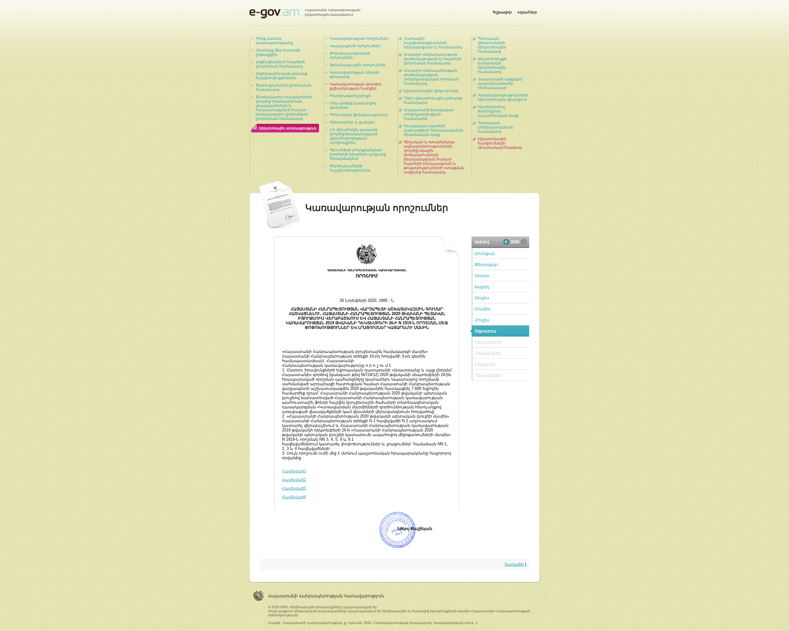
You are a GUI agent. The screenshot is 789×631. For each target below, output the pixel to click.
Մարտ (482, 275)
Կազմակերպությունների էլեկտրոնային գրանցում (503, 97)
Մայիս (482, 297)
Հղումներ (527, 11)
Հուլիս (482, 320)
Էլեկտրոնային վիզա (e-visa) (431, 91)
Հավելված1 (294, 471)
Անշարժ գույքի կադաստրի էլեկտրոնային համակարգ (492, 65)
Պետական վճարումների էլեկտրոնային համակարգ (492, 45)
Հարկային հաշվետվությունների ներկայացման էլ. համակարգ (433, 42)
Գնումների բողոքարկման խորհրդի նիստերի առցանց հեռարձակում (358, 154)
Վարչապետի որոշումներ (355, 46)
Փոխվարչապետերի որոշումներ (350, 55)
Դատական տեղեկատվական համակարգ (495, 127)
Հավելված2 (294, 479)
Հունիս (483, 308)
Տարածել (514, 564)
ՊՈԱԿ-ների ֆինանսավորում (358, 115)
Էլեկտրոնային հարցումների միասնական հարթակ (500, 143)
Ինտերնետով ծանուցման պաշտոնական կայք (498, 111)
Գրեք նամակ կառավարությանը (274, 40)
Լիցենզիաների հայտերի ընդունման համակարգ (280, 64)
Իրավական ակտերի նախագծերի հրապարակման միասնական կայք (434, 130)
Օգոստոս (485, 331)
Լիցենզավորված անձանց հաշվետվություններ (281, 75)
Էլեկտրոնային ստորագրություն (287, 128)
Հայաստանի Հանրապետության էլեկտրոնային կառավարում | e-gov (304, 14)
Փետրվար (486, 264)
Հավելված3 (294, 488)
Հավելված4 (294, 497)
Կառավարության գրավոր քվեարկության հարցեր (356, 86)
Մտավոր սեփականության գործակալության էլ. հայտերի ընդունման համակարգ (433, 58)
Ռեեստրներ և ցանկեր (352, 122)
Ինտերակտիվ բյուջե (350, 96)
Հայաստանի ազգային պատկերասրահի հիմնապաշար (500, 83)
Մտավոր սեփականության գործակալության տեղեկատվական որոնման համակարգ (431, 77)
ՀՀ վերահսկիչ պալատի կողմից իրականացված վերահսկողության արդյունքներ (354, 136)
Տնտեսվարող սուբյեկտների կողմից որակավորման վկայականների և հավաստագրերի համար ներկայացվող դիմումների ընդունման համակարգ (284, 108)
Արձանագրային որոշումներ (358, 65)
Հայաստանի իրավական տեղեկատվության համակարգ (429, 114)
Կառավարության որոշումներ (359, 38)
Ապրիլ (482, 286)
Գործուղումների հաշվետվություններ (350, 168)
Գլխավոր (502, 11)
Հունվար (485, 253)
